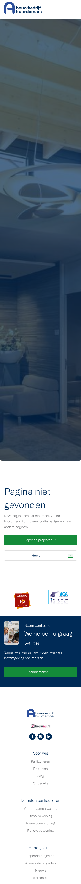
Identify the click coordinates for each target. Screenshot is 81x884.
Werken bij (40, 877)
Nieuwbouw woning (40, 823)
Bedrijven (40, 768)
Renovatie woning (40, 830)
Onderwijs (40, 783)
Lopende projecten (38, 540)
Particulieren (40, 761)
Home (36, 555)
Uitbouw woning (40, 816)
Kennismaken (38, 672)
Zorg (40, 776)
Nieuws (40, 870)
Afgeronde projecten (40, 863)
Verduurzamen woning (40, 808)
